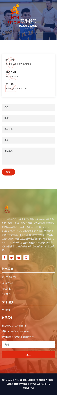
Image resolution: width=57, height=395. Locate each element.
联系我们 (6, 294)
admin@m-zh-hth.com (19, 331)
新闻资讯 (6, 288)
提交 (8, 172)
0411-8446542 (19, 326)
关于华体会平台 (9, 277)
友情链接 (6, 310)
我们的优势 (7, 282)
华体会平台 (28, 388)
